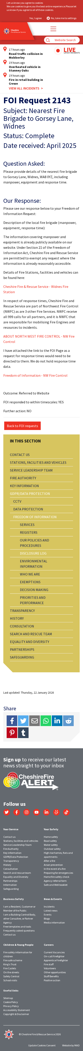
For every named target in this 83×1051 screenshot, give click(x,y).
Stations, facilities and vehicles (38, 462)
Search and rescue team (31, 634)
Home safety (51, 836)
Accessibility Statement (16, 1010)
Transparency (22, 610)
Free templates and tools (17, 926)
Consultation (22, 626)
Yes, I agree (35, 18)
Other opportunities (55, 972)
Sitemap (8, 998)
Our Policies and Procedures (34, 543)
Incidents (49, 906)
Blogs (47, 918)
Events (47, 914)
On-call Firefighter (54, 956)
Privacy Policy (11, 1006)
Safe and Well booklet (56, 884)
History (17, 618)
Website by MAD (71, 1045)
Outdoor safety (52, 848)
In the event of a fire (55, 868)
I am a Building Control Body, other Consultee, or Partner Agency (19, 918)
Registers (28, 532)
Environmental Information (33, 564)
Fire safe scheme (12, 960)
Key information (24, 486)
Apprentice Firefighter (56, 960)
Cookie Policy (10, 1002)
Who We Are (30, 574)
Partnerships (22, 649)
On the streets (11, 972)
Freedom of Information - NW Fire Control (35, 375)
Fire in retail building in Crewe (26, 82)
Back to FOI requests (22, 426)
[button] (53, 28)
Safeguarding (22, 657)
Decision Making (34, 589)
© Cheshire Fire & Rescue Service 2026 (40, 1034)
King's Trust (9, 964)
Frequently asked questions (19, 930)
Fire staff (49, 964)
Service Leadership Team (31, 470)
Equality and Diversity (29, 641)
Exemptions (30, 582)
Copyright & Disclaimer (16, 1014)
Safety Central (11, 976)
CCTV (17, 501)
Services (27, 524)
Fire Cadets (9, 968)
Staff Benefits (51, 976)
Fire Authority (23, 478)
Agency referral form (55, 880)
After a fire (49, 860)
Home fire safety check (56, 876)
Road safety (50, 840)
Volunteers (50, 968)
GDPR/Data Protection (30, 493)
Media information (54, 922)
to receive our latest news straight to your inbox (34, 762)
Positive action (52, 980)
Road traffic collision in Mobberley (26, 56)
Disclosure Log (33, 553)
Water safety (51, 844)
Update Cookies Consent (42, 1045)
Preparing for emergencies (58, 872)
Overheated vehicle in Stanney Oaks (25, 69)
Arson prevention (53, 864)
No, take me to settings (63, 18)
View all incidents (24, 88)
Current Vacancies (54, 952)
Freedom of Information (35, 517)
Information (10, 884)
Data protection (28, 509)
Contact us (20, 454)
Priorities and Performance (33, 600)
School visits (10, 980)
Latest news (50, 910)
